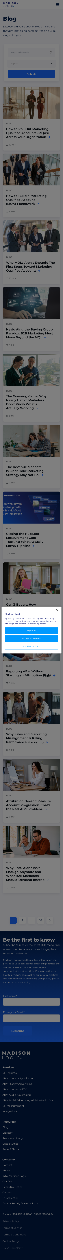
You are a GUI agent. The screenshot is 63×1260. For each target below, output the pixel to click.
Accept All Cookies (31, 638)
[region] (31, 630)
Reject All (31, 630)
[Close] (57, 610)
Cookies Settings (31, 646)
